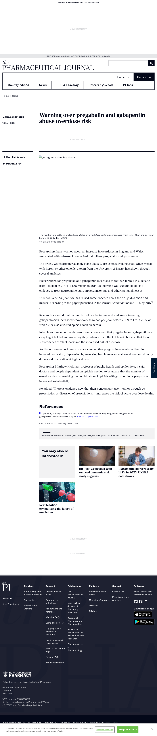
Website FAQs (53, 617)
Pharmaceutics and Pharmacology (75, 647)
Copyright (65, 722)
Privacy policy (80, 722)
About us (7, 598)
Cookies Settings (104, 729)
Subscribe (144, 76)
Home (5, 95)
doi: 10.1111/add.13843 (88, 416)
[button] (154, 368)
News (43, 85)
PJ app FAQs (52, 656)
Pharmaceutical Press (97, 593)
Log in (121, 76)
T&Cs (115, 722)
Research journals (101, 85)
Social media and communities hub (143, 593)
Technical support (55, 662)
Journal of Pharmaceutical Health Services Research (75, 634)
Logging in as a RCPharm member (53, 631)
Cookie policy (50, 722)
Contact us (118, 591)
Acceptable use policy (13, 722)
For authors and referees (54, 610)
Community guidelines (52, 601)
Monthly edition (18, 85)
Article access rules (53, 593)
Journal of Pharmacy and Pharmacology (74, 620)
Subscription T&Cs (100, 722)
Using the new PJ (54, 622)
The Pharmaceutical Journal (75, 594)
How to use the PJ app (55, 650)
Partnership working (30, 607)
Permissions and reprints (120, 598)
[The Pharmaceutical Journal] (48, 65)
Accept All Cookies (128, 729)
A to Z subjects (10, 603)
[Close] (152, 729)
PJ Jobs (128, 85)
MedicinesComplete (99, 600)
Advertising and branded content (33, 593)
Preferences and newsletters (54, 641)
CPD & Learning (68, 85)
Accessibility (34, 722)
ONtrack (93, 605)
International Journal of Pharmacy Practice (74, 607)
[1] (153, 302)
